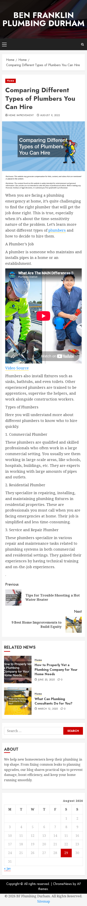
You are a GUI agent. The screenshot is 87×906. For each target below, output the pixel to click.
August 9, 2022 (50, 115)
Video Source (17, 368)
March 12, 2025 (48, 709)
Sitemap (43, 901)
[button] (4, 44)
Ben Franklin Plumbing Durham (43, 19)
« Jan (7, 868)
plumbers (57, 230)
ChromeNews (62, 884)
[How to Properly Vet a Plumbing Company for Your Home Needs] (18, 669)
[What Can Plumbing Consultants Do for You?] (18, 701)
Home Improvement (21, 115)
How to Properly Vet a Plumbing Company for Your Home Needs (56, 669)
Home (10, 81)
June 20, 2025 (46, 679)
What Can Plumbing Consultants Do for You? (53, 701)
